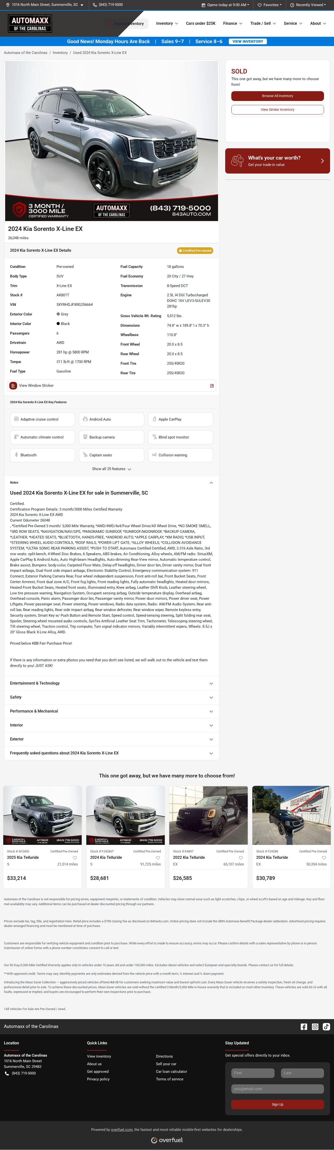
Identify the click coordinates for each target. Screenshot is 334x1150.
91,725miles (150, 864)
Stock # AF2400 (18, 851)
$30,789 (265, 878)
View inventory (99, 1056)
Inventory (60, 52)
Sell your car (166, 1064)
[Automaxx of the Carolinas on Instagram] (313, 1026)
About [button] (315, 23)
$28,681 (99, 878)
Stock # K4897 (183, 851)
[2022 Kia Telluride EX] (208, 815)
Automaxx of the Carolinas (25, 52)
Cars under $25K (200, 23)
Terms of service (169, 1079)
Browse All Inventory (277, 96)
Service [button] (290, 23)
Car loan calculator (171, 1071)
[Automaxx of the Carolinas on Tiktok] (324, 1026)
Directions (164, 1056)
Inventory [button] (164, 23)
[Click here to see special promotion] (167, 41)
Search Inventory (129, 23)
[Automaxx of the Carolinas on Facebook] (302, 1026)
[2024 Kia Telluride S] (125, 815)
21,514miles (67, 864)
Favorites (271, 5)
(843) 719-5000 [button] (111, 4)
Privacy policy (98, 1079)
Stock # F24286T (102, 851)
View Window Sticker (36, 385)
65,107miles (233, 864)
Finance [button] (230, 23)
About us (94, 1064)
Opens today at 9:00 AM (226, 5)
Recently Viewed (309, 5)
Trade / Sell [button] (260, 23)
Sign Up (277, 1104)
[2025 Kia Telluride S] (42, 815)
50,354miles (316, 864)
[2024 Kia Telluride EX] (291, 815)
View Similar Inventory (277, 110)
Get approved (98, 1071)
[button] (46, 5)
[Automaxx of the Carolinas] (30, 23)
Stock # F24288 (267, 851)
